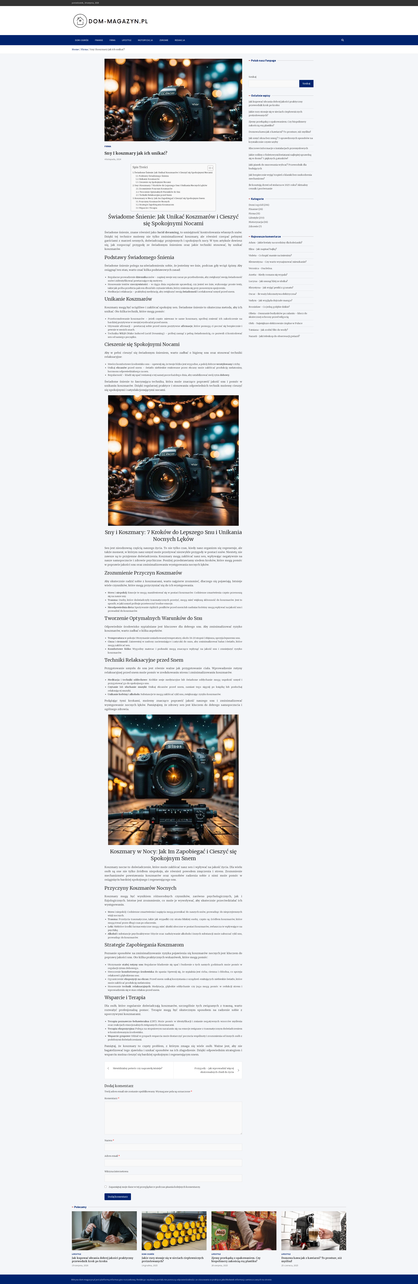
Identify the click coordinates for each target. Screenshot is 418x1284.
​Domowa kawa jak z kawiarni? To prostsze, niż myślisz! (280, 131)
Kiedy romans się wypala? (272, 274)
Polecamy (80, 1207)
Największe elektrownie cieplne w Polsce (279, 323)
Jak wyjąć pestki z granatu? (278, 287)
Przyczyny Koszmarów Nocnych (154, 201)
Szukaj (252, 76)
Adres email (112, 1155)
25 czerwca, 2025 (289, 1265)
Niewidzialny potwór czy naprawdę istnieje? (137, 1068)
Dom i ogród (81, 40)
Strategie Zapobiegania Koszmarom (156, 205)
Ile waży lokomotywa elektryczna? (277, 293)
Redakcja (180, 40)
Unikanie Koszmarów (149, 179)
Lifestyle (126, 40)
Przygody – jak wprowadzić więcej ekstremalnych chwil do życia (214, 1070)
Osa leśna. (266, 268)
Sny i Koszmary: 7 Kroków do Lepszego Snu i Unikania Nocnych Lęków (171, 185)
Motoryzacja (145, 40)
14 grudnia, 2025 (150, 1265)
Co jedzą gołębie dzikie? (276, 306)
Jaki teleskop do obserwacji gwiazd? (279, 336)
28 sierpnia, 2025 (219, 1265)
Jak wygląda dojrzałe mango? (275, 300)
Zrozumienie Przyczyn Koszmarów (155, 189)
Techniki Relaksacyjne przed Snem (155, 195)
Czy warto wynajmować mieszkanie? (285, 261)
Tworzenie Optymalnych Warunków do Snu (159, 192)
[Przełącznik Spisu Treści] (208, 168)
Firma (112, 40)
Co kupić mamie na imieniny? (275, 255)
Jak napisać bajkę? (266, 249)
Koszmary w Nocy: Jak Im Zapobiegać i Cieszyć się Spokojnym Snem (170, 198)
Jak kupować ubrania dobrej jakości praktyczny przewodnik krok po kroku (102, 1259)
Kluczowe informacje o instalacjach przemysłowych (278, 148)
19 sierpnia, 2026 (80, 1265)
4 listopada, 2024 (112, 159)
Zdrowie (163, 40)
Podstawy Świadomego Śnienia (154, 176)
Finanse (99, 40)
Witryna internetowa (116, 1171)
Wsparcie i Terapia (148, 208)
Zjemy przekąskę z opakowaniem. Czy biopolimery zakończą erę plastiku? (235, 1259)
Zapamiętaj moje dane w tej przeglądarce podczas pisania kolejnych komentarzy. (154, 1186)
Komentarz (111, 1098)
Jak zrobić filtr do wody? (274, 329)
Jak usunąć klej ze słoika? (273, 281)
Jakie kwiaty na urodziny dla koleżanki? (280, 242)
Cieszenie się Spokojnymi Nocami (155, 182)
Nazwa (109, 1140)
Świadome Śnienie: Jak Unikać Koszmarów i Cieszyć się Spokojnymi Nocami (173, 172)
